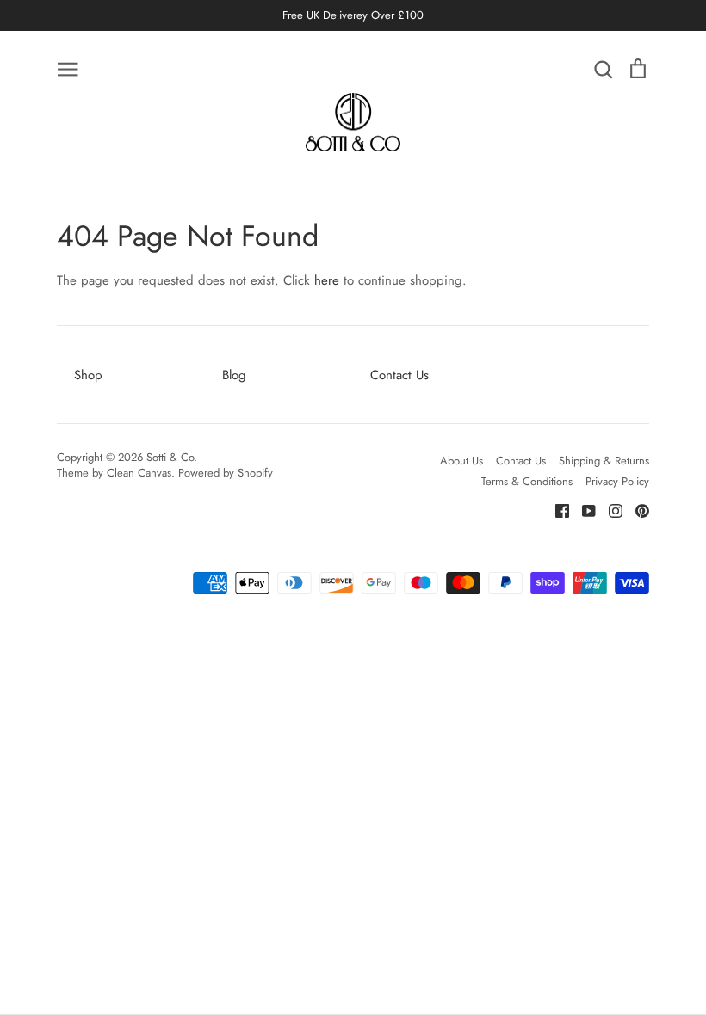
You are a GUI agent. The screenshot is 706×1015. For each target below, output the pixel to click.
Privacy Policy (617, 481)
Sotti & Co (170, 457)
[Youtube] (582, 510)
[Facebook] (555, 510)
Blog (234, 375)
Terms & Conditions (527, 481)
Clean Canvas (139, 472)
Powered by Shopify (225, 472)
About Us (461, 460)
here (326, 280)
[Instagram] (609, 510)
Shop (88, 375)
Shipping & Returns (604, 460)
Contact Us (399, 375)
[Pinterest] (635, 510)
